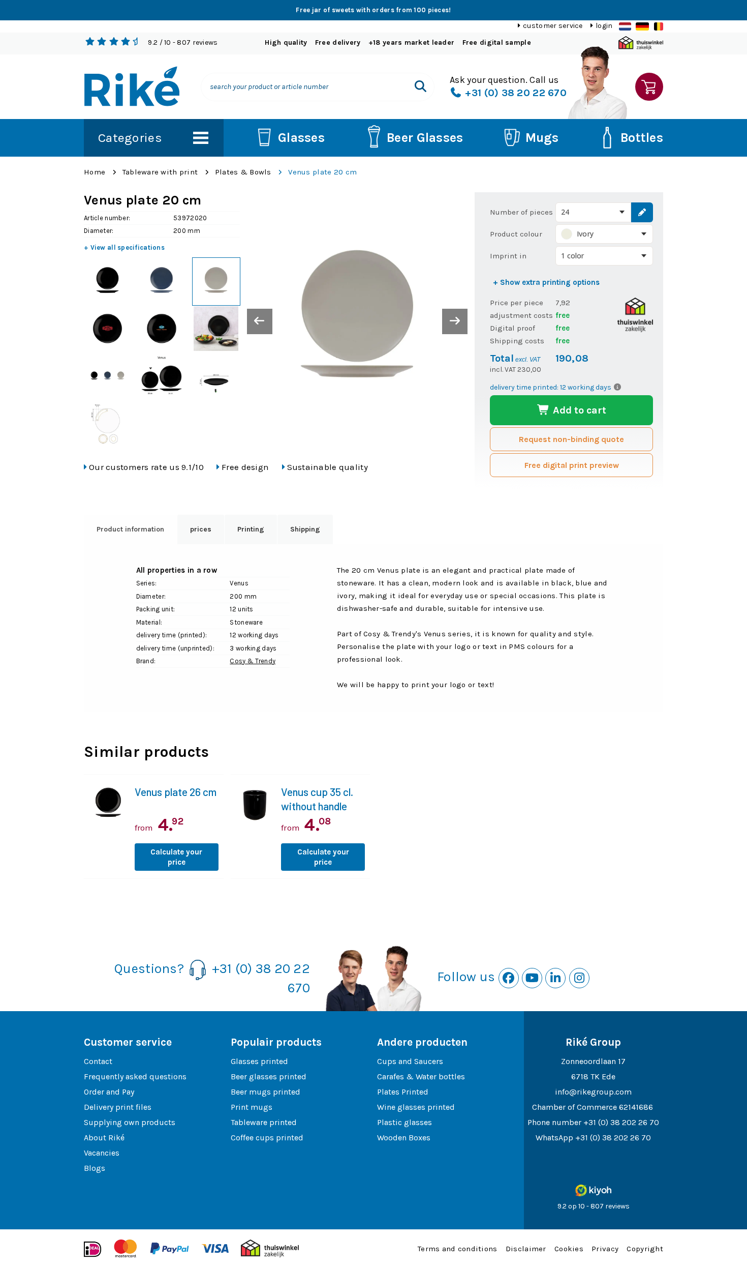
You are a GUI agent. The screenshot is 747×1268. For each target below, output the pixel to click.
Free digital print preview (571, 465)
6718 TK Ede (593, 1076)
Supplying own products (129, 1122)
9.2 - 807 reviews (182, 42)
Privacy (605, 1248)
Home (94, 171)
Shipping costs (517, 340)
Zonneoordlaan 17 (593, 1061)
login (604, 25)
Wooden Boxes (403, 1137)
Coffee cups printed (267, 1137)
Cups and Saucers (410, 1061)
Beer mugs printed (265, 1092)
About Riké (104, 1137)
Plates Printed (402, 1092)
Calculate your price (176, 857)
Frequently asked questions (135, 1076)
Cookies (568, 1248)
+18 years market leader (411, 42)
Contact (98, 1061)
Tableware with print (160, 171)
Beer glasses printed (268, 1076)
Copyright (645, 1248)
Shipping (305, 529)
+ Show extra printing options (546, 282)
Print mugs (251, 1107)
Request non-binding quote (571, 439)
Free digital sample (496, 42)
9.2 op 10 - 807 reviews (593, 1206)
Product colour (516, 234)
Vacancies (101, 1153)
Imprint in (508, 255)
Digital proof (512, 328)
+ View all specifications (124, 247)
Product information (130, 529)
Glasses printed (259, 1061)
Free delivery (338, 42)
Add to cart (578, 410)
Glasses (301, 137)
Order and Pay (109, 1092)
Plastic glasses (404, 1122)
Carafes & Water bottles (421, 1076)
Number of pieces (521, 212)
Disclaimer (526, 1248)
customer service (552, 25)
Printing (250, 529)
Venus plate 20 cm (322, 171)
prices (200, 529)
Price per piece (516, 302)
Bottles (641, 137)
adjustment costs (521, 315)
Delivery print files (117, 1107)
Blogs (94, 1168)
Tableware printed (264, 1122)
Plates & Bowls (243, 171)
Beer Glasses (425, 137)
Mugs (541, 137)
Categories (130, 137)
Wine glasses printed (416, 1107)
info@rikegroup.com (593, 1092)
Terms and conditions (457, 1248)
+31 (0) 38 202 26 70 (621, 1122)
